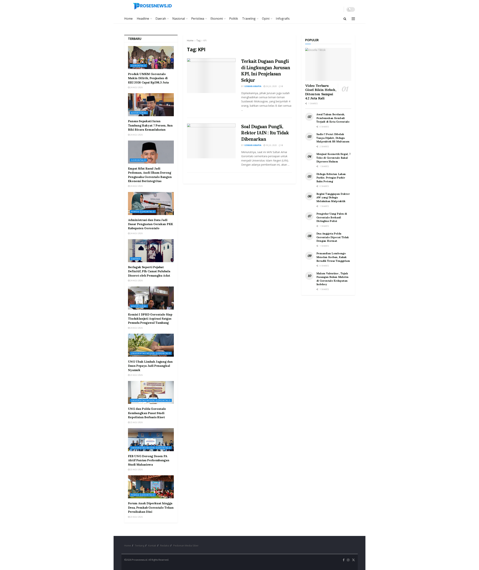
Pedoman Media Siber (186, 545)
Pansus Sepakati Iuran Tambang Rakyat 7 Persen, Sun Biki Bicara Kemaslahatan (150, 125)
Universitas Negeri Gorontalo (151, 353)
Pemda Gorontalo (143, 211)
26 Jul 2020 (271, 86)
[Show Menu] (353, 18)
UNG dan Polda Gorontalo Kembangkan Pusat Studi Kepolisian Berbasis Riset (147, 413)
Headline (143, 18)
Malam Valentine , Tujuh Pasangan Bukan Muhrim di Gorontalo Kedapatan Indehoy (332, 279)
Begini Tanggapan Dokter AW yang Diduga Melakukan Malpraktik (333, 197)
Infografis (283, 18)
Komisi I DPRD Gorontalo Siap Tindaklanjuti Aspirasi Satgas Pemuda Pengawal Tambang (150, 319)
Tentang (139, 545)
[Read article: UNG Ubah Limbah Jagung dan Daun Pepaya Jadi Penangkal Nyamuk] (151, 345)
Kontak (152, 545)
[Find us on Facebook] (343, 560)
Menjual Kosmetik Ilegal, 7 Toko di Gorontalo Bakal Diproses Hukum (333, 157)
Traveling (249, 18)
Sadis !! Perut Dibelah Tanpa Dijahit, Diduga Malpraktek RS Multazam (333, 137)
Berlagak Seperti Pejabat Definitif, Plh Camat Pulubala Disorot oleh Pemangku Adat (149, 271)
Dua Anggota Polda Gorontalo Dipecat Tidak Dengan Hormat (332, 237)
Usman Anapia (252, 86)
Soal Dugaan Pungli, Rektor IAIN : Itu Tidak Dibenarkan (265, 133)
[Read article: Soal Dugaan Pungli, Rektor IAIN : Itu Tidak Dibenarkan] (211, 141)
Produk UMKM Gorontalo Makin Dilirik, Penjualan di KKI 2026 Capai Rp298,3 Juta (148, 78)
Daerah (160, 18)
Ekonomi (216, 18)
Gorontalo (138, 65)
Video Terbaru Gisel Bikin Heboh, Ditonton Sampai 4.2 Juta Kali (320, 91)
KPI (205, 40)
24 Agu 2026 (136, 87)
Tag (198, 40)
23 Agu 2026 (136, 375)
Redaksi (164, 545)
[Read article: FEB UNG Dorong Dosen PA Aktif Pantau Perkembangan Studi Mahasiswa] (151, 439)
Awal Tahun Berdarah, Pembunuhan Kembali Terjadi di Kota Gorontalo (333, 118)
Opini (265, 18)
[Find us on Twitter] (353, 560)
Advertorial (139, 112)
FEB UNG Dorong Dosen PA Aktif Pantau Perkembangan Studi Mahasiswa (148, 460)
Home (128, 18)
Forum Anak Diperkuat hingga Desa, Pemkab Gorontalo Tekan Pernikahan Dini (151, 507)
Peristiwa (197, 18)
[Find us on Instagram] (348, 560)
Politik (233, 18)
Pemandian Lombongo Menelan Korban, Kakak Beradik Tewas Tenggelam (333, 257)
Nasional (178, 18)
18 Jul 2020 (271, 145)
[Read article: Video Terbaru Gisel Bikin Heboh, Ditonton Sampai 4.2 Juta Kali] (328, 64)
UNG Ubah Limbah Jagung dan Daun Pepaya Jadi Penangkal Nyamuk (150, 366)
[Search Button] (345, 18)
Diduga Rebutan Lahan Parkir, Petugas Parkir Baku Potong (331, 177)
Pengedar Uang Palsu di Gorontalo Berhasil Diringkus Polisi (331, 217)
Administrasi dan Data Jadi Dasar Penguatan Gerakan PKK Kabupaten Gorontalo (150, 224)
